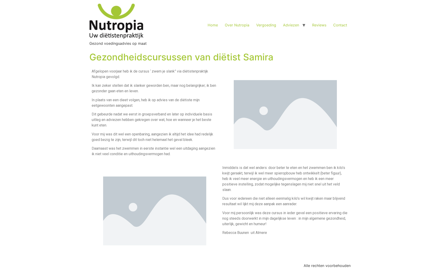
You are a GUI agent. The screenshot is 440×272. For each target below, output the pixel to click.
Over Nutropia (237, 25)
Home (213, 25)
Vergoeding (266, 25)
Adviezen (291, 25)
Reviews (319, 25)
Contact (340, 25)
